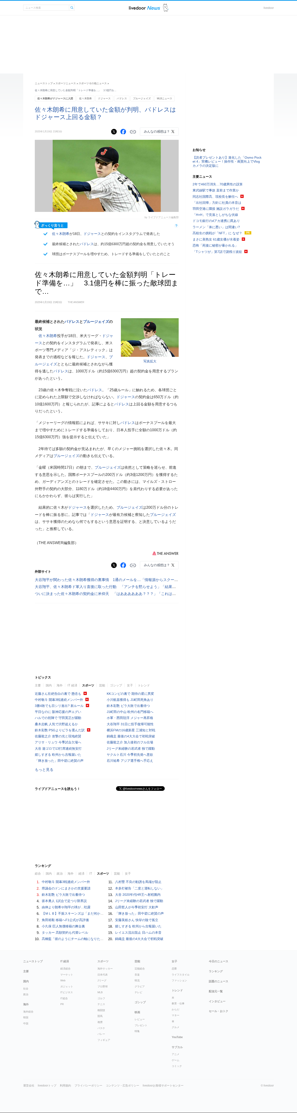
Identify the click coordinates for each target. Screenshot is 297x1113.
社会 (25, 988)
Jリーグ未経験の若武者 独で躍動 (131, 748)
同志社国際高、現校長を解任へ (215, 196)
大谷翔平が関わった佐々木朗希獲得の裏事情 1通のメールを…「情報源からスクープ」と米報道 (116, 580)
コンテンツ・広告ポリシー (122, 1085)
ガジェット (66, 986)
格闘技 (101, 1010)
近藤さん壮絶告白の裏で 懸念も (58, 693)
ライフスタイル (181, 974)
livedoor (269, 8)
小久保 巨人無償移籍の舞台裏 (63, 926)
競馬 (100, 1016)
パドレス (122, 98)
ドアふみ (166, 8)
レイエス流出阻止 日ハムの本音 (138, 932)
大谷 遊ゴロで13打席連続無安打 (58, 748)
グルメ (175, 1027)
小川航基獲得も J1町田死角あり (130, 700)
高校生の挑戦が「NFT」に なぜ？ (217, 233)
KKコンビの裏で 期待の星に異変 (130, 693)
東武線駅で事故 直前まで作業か (216, 190)
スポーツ (88, 685)
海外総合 (28, 1011)
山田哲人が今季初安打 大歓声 (136, 907)
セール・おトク (218, 1011)
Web (62, 980)
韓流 (137, 980)
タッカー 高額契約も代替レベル (65, 932)
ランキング (216, 971)
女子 (130, 685)
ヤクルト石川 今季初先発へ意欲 (130, 754)
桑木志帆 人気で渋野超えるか (56, 724)
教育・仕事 (178, 1003)
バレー (101, 1034)
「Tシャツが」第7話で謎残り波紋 (217, 252)
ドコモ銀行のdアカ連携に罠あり (216, 221)
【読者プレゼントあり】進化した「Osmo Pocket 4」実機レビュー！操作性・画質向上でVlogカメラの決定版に (227, 161)
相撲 (100, 1022)
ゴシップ (116, 685)
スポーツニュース (65, 83)
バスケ (101, 1028)
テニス (101, 1004)
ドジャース (104, 98)
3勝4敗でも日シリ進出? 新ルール (59, 706)
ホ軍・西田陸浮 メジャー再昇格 (130, 718)
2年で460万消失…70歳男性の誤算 (218, 184)
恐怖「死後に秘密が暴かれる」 (215, 245)
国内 (49, 685)
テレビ (138, 992)
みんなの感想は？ (157, 131)
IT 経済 (72, 685)
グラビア (140, 986)
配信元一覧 (216, 991)
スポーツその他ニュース (93, 83)
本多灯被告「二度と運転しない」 (139, 888)
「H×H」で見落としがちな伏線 (215, 215)
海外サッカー (105, 968)
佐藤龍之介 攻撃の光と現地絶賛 (58, 736)
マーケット (66, 974)
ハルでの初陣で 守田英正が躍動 (58, 718)
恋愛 (174, 968)
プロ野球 (102, 986)
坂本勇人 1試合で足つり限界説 (64, 901)
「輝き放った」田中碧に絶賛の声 (59, 760)
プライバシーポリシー (88, 1085)
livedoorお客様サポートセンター (163, 1085)
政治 (25, 994)
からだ (175, 1009)
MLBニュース (164, 98)
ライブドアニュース (144, 8)
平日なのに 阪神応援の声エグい (58, 712)
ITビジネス (66, 992)
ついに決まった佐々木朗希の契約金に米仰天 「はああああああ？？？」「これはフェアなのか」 (116, 594)
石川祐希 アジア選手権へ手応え (130, 760)
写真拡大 (149, 361)
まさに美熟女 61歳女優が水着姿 (216, 239)
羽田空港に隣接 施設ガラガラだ (216, 209)
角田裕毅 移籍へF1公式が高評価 (65, 920)
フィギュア (103, 1040)
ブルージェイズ (142, 98)
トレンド (144, 685)
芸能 (102, 685)
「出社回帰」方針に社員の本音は (217, 202)
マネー (175, 1015)
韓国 (25, 1017)
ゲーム (175, 1060)
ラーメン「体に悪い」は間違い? (216, 227)
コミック (177, 1066)
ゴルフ (101, 998)
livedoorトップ (47, 1085)
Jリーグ (102, 980)
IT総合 (64, 998)
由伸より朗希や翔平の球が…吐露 (66, 907)
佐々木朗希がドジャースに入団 (55, 98)
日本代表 (102, 974)
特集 (137, 1031)
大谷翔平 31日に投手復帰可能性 (130, 724)
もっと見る (44, 770)
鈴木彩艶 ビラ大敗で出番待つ (128, 706)
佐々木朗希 (85, 98)
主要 (38, 685)
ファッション (179, 980)
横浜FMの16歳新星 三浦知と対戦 (131, 730)
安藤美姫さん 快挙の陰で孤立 (136, 920)
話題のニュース (218, 981)
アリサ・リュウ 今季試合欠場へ (58, 742)
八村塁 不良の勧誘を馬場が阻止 (138, 882)
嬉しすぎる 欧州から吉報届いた (58, 754)
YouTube (177, 1037)
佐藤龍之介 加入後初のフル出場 (130, 742)
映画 (137, 1012)
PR (62, 1004)
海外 (60, 685)
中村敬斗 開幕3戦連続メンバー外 (59, 700)
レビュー (140, 1019)
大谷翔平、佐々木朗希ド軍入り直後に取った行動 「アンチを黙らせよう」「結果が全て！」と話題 (118, 587)
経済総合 (65, 968)
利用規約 (65, 1085)
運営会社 (28, 1085)
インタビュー (217, 1001)
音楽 (137, 974)
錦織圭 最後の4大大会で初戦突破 (131, 736)
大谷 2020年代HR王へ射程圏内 (138, 894)
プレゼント (141, 1025)
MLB (100, 992)
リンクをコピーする (133, 131)
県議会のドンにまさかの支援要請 (66, 888)
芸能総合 (140, 968)
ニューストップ (44, 83)
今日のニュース (218, 961)
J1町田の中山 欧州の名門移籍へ (130, 712)
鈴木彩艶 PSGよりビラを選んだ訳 (60, 730)
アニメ (175, 1054)
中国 (25, 1023)
